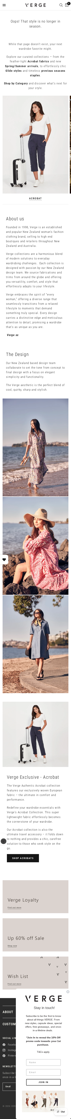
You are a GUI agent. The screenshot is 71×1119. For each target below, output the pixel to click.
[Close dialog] (68, 991)
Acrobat (35, 198)
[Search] (61, 5)
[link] (43, 1101)
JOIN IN (43, 1082)
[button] (23, 858)
